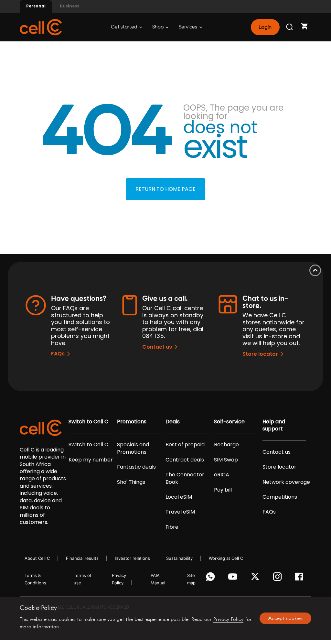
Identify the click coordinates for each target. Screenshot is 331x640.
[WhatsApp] (211, 578)
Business (69, 6)
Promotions (131, 421)
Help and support (273, 425)
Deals (173, 421)
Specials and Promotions (133, 448)
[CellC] (41, 26)
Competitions (279, 497)
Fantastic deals (136, 467)
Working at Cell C (226, 558)
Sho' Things (131, 482)
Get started (124, 27)
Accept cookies (285, 618)
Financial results (82, 558)
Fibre (172, 527)
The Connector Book (185, 478)
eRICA (221, 474)
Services (188, 27)
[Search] (290, 27)
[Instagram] (278, 578)
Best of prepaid (185, 444)
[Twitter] (256, 578)
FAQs (58, 353)
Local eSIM (179, 497)
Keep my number (91, 459)
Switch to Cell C (88, 421)
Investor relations (132, 558)
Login (265, 27)
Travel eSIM (180, 511)
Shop (158, 27)
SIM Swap (226, 459)
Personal (36, 6)
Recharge (226, 444)
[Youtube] (234, 578)
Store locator (260, 354)
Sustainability (179, 558)
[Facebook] (300, 578)
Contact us (157, 347)
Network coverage (286, 482)
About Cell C (37, 558)
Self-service (229, 421)
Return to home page (165, 189)
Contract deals (185, 459)
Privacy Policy (228, 619)
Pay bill (223, 490)
